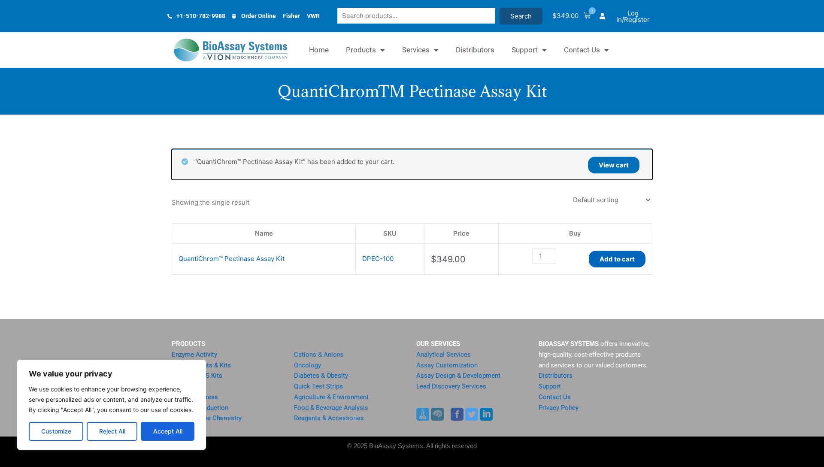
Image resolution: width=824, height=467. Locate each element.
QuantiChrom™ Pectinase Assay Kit (232, 259)
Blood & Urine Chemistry (207, 418)
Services (416, 49)
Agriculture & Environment (331, 397)
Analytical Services (443, 354)
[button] (571, 16)
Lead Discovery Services (451, 386)
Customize (56, 431)
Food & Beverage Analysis (331, 408)
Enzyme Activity (194, 354)
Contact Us (582, 49)
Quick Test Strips (318, 386)
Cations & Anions (319, 354)
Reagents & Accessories (329, 418)
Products (361, 49)
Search (521, 16)
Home (319, 49)
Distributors (475, 49)
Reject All (112, 431)
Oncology (307, 365)
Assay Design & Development (458, 375)
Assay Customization (447, 365)
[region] (111, 405)
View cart (614, 165)
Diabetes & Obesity (321, 375)
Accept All (167, 431)
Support (525, 49)
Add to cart (617, 259)
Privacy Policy (559, 408)
